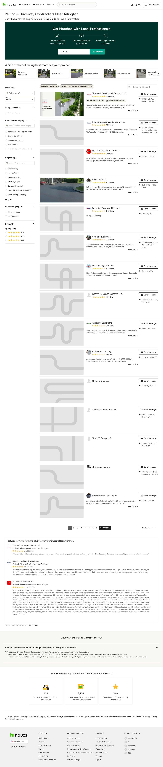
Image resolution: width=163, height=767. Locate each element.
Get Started (97, 51)
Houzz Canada (101, 738)
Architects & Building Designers (20, 132)
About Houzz (43, 738)
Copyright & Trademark (47, 760)
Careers (42, 742)
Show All (8, 200)
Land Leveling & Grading (17, 195)
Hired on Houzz (14, 113)
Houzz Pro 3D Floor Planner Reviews (80, 753)
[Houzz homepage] (9, 4)
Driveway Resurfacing (16, 186)
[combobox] (77, 4)
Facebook (132, 746)
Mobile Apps (43, 756)
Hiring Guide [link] (49, 18)
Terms (41, 749)
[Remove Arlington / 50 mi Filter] (57, 86)
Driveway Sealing (14, 177)
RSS (129, 753)
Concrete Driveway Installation (19, 190)
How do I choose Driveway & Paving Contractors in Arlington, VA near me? (41, 647)
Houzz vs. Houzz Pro (75, 742)
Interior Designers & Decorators (20, 149)
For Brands (71, 756)
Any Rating (12, 229)
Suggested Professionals (105, 745)
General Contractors (16, 140)
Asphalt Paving (13, 173)
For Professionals (73, 738)
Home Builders (13, 145)
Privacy (41, 745)
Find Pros (23, 4)
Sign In (98, 760)
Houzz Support (101, 753)
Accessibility (100, 749)
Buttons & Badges (74, 760)
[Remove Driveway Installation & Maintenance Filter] (91, 86)
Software (37, 4)
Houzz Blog (132, 738)
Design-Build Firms (15, 136)
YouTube (131, 749)
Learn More (33, 625)
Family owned (13, 216)
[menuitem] (25, 4)
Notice (48, 745)
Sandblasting (13, 169)
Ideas (49, 4)
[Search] (59, 4)
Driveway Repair (14, 182)
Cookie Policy (44, 753)
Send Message (150, 94)
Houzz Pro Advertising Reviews (78, 749)
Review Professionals (104, 742)
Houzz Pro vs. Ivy (73, 745)
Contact (99, 756)
